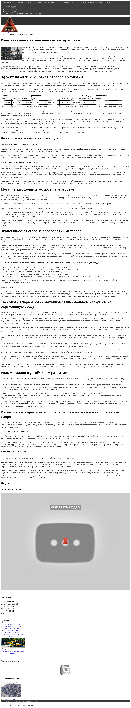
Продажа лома (14, 63)
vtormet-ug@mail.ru (12, 11)
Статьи (7, 106)
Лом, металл (9, 58)
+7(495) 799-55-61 (11, 7)
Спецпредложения (12, 98)
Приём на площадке (16, 80)
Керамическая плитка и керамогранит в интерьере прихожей (13, 634)
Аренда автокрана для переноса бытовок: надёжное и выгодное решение (13, 651)
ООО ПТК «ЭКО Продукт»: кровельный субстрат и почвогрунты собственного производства (13, 627)
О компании (9, 50)
